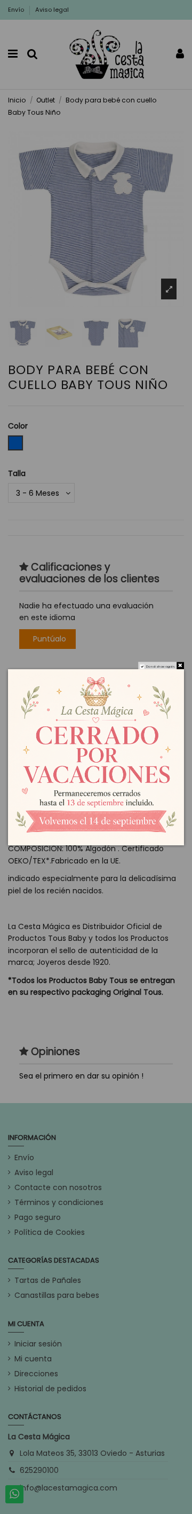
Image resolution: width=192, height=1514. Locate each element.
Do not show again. (160, 666)
